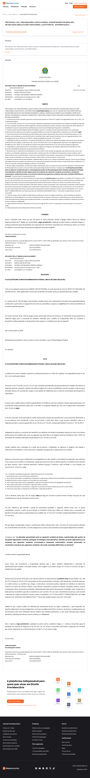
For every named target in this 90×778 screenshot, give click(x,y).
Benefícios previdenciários (70, 728)
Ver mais (7, 52)
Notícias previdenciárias (39, 754)
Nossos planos (79, 7)
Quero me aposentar (80, 3)
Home (5, 14)
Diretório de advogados (39, 737)
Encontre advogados (38, 748)
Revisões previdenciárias (69, 731)
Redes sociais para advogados (41, 728)
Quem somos (66, 742)
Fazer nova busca (80, 15)
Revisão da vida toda (9, 731)
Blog (66, 3)
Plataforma (15, 7)
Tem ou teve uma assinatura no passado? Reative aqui (21, 705)
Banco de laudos (37, 731)
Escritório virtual (37, 740)
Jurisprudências (13, 14)
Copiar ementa (77, 32)
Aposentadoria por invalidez (11, 746)
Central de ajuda (67, 745)
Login (71, 3)
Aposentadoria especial (10, 743)
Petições (24, 7)
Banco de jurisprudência (39, 734)
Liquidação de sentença (10, 734)
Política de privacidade (68, 754)
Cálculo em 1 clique (8, 728)
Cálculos (6, 7)
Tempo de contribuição (10, 740)
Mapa (63, 748)
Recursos (33, 7)
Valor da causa (7, 737)
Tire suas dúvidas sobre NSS (40, 751)
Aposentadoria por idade (10, 749)
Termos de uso (66, 751)
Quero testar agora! (14, 701)
